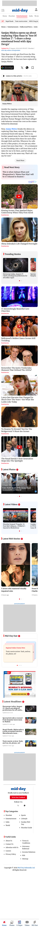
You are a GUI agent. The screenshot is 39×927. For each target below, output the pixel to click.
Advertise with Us (12, 847)
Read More (20, 160)
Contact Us (9, 844)
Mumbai (9, 815)
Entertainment (11, 819)
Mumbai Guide (26, 828)
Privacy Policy (11, 854)
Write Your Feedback (18, 797)
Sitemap (25, 859)
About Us (9, 841)
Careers (8, 851)
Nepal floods (9, 21)
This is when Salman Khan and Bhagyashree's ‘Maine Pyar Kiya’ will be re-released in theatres (18, 174)
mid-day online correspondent (10, 50)
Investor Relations (28, 852)
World (8, 825)
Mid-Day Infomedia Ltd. (26, 868)
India (7, 822)
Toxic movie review (21, 21)
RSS (23, 855)
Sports (23, 815)
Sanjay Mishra (11, 129)
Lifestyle (24, 819)
